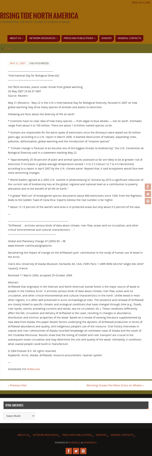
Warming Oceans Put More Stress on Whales (115, 385)
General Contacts (121, 435)
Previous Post (17, 385)
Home (8, 48)
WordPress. (90, 442)
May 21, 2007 (17, 63)
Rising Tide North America (39, 16)
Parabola (75, 442)
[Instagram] (148, 201)
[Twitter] (148, 194)
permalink (33, 369)
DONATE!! (101, 435)
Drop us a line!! (141, 2)
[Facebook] (148, 187)
